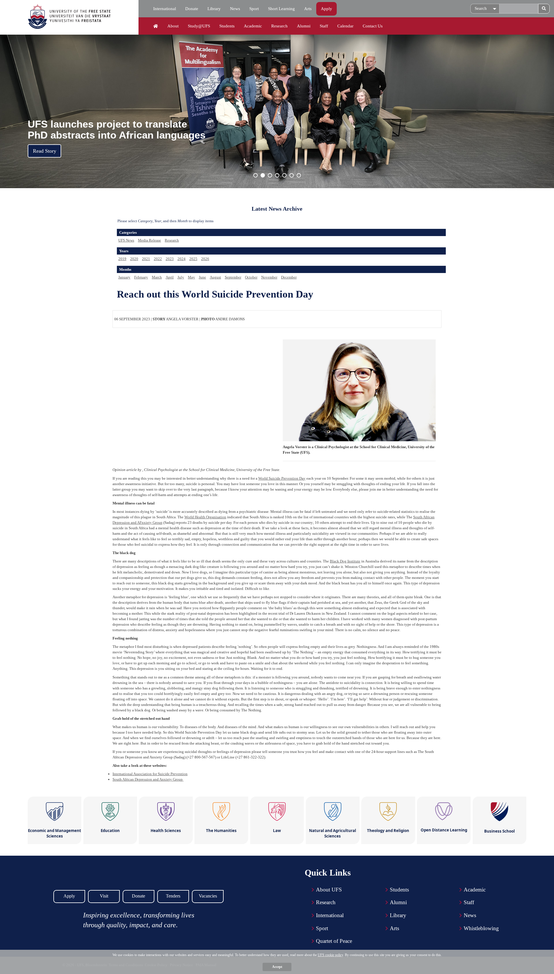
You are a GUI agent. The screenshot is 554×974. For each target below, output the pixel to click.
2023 (170, 259)
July (180, 277)
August (215, 277)
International (164, 8)
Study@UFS (199, 26)
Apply (326, 8)
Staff (324, 26)
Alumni (303, 26)
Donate (191, 8)
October (251, 277)
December (289, 277)
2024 (181, 259)
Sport (254, 8)
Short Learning (281, 8)
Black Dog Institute (345, 561)
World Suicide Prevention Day (282, 478)
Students (227, 26)
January (124, 277)
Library (214, 8)
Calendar (345, 26)
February (141, 277)
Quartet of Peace (334, 941)
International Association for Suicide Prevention (150, 774)
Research (279, 26)
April (170, 277)
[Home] (156, 26)
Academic (253, 26)
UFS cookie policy (330, 955)
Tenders (173, 895)
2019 (122, 259)
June (202, 277)
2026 (205, 259)
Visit (104, 895)
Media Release (149, 240)
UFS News (126, 240)
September (233, 277)
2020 (134, 259)
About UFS (329, 890)
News (235, 8)
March (157, 277)
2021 (146, 259)
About (173, 26)
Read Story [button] (44, 151)
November (269, 277)
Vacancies (208, 895)
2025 (193, 259)
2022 (158, 259)
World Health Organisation (205, 517)
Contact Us (373, 26)
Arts (308, 8)
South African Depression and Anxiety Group (148, 779)
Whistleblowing (481, 928)
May (191, 277)
